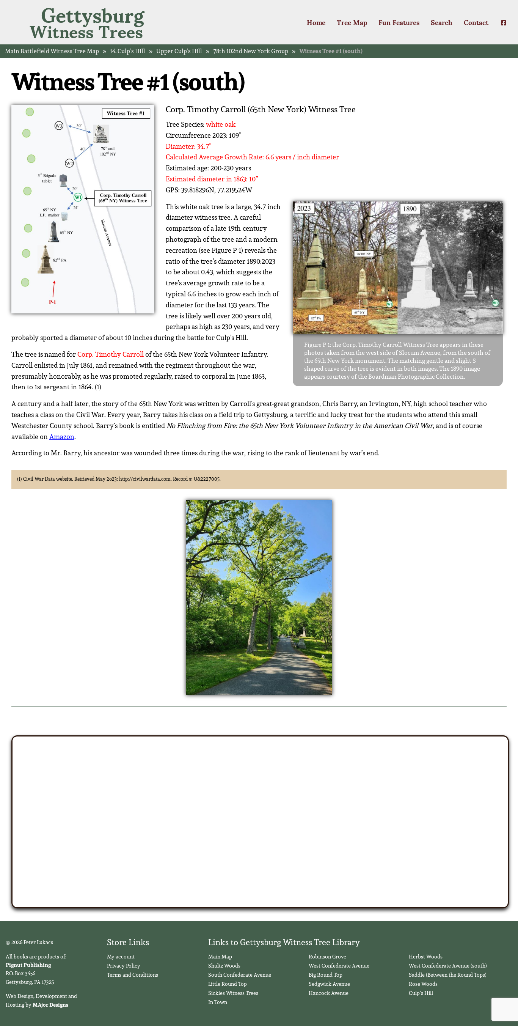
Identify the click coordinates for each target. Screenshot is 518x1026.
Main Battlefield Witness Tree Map (52, 51)
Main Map (220, 956)
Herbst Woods (426, 956)
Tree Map (352, 22)
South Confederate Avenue (239, 975)
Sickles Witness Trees (233, 993)
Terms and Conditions (132, 975)
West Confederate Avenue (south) (448, 965)
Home (316, 22)
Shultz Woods (224, 965)
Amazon (61, 436)
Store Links (128, 942)
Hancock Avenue (328, 993)
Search (441, 22)
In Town (217, 1002)
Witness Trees (87, 22)
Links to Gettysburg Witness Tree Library (284, 942)
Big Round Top (325, 975)
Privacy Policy (123, 965)
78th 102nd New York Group (250, 51)
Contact (476, 22)
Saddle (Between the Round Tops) (448, 975)
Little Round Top (227, 984)
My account (121, 956)
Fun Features (398, 22)
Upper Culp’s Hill (179, 51)
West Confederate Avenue (339, 965)
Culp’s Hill (421, 993)
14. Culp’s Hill (127, 51)
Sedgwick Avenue (329, 984)
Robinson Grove (327, 956)
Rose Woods (423, 984)
